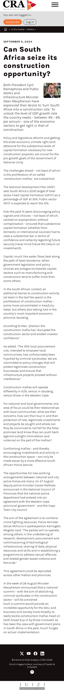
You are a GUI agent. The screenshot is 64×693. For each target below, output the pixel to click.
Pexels (49, 664)
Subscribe (12, 22)
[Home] (20, 5)
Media (30, 29)
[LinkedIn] (42, 654)
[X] (22, 654)
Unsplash (32, 667)
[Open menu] (55, 5)
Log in (30, 22)
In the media (17, 29)
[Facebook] (35, 654)
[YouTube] (29, 654)
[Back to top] (32, 672)
